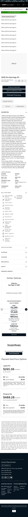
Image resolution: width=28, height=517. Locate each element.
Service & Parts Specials (9, 491)
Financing (17, 484)
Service (9, 484)
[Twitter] (8, 477)
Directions (22, 488)
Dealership (23, 484)
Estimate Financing (14, 95)
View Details (14, 334)
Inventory (4, 484)
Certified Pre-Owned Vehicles (4, 493)
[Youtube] (11, 477)
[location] (26, 0)
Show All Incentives (14, 353)
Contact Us (7, 465)
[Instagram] (5, 477)
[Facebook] (2, 477)
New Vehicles (4, 486)
